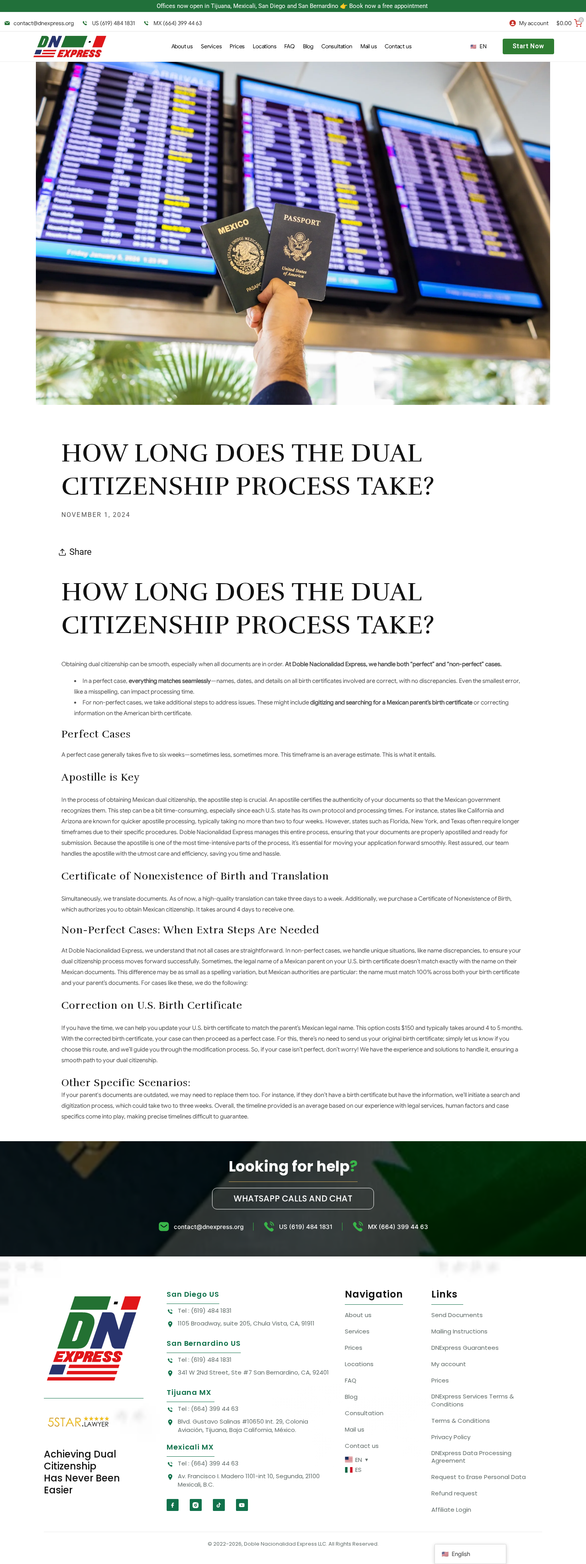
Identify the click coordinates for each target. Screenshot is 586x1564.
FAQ (350, 1380)
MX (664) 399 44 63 (177, 23)
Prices (353, 1347)
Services (357, 1331)
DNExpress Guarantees (465, 1347)
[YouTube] (242, 1505)
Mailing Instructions (459, 1331)
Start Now (528, 46)
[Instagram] (196, 1505)
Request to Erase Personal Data (478, 1477)
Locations (359, 1364)
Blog (351, 1396)
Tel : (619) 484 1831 (205, 1310)
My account (448, 1364)
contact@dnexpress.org (44, 23)
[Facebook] (173, 1505)
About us (358, 1315)
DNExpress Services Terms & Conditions (472, 1400)
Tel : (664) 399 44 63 (208, 1408)
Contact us (362, 1446)
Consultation (364, 1413)
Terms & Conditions (460, 1420)
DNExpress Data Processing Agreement (471, 1457)
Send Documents (457, 1315)
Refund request (454, 1493)
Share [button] (80, 551)
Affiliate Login (451, 1509)
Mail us (354, 1429)
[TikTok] (219, 1505)
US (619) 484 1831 (113, 23)
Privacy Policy (450, 1437)
